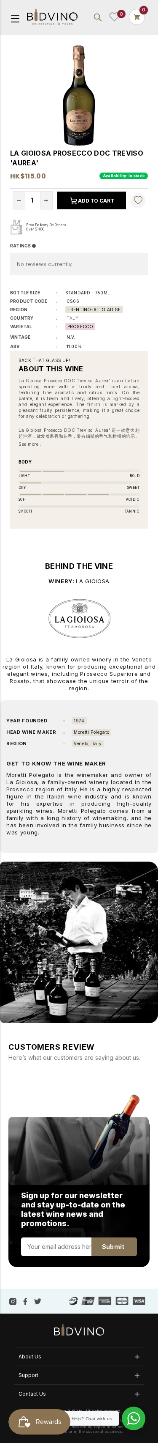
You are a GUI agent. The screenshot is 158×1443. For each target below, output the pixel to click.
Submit (113, 1246)
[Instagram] (12, 1301)
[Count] (137, 17)
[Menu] (15, 18)
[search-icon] (97, 16)
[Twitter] (37, 1301)
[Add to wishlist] (138, 200)
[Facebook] (25, 1301)
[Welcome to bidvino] (52, 17)
